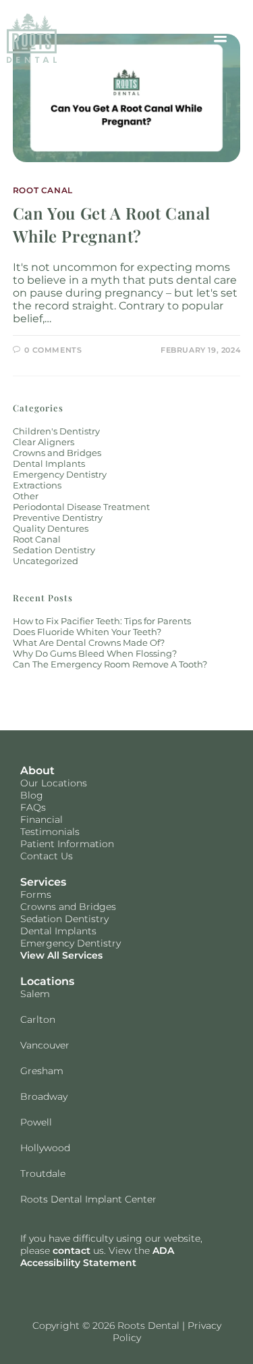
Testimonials (50, 832)
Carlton (37, 1019)
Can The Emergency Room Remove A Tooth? (110, 664)
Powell (36, 1122)
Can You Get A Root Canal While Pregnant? (111, 224)
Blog (31, 795)
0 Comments (53, 350)
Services (43, 882)
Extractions (37, 485)
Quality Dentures (50, 528)
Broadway (43, 1096)
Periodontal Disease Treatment (81, 506)
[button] (219, 38)
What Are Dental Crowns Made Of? (89, 642)
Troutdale (42, 1173)
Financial (41, 819)
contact (71, 1250)
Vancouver (44, 1045)
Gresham (41, 1071)
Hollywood (45, 1148)
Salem (35, 994)
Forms (35, 894)
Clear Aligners (43, 441)
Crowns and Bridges (57, 452)
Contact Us (46, 856)
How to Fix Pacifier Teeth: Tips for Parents (102, 620)
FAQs (33, 807)
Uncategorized (45, 560)
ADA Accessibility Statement (97, 1256)
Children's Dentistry (56, 431)
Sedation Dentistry (54, 550)
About (37, 770)
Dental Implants (49, 463)
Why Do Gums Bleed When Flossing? (95, 653)
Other (25, 495)
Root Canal (43, 190)
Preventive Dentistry (58, 517)
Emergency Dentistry (60, 474)
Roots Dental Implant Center (88, 1199)
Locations (47, 981)
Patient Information (67, 844)
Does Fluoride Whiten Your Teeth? (87, 631)
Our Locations (53, 783)
